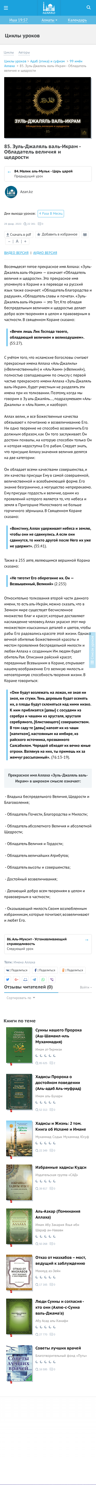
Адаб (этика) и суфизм (48, 61)
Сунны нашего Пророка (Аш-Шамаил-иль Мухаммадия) (58, 1036)
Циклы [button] (9, 52)
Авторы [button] (24, 52)
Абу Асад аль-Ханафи (51, 1321)
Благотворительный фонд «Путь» (61, 1356)
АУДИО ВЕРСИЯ (45, 253)
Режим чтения (85, 237)
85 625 (42, 1063)
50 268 (42, 1243)
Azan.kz (26, 192)
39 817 (42, 1188)
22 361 (31, 223)
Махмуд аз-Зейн (48, 1271)
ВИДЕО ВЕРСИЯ (16, 253)
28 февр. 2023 (12, 223)
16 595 (42, 1369)
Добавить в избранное (60, 234)
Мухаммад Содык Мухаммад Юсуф (62, 1137)
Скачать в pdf (20, 234)
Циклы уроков (15, 61)
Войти (85, 987)
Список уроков (92, 648)
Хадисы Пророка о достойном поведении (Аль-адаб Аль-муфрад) (58, 1083)
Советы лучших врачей (58, 1348)
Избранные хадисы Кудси (60, 1167)
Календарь (77, 20)
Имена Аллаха (24, 962)
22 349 (42, 1150)
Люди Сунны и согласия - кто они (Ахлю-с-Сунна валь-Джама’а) (59, 1307)
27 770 (42, 1334)
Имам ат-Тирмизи (48, 1049)
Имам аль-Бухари (49, 1096)
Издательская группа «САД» (56, 1175)
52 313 (42, 1109)
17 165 (42, 1284)
